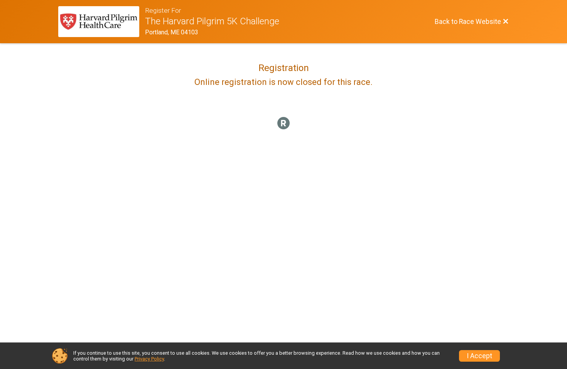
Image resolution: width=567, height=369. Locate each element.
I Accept (479, 356)
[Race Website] (101, 21)
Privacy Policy (149, 359)
